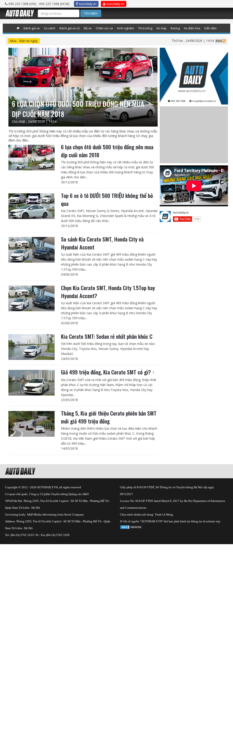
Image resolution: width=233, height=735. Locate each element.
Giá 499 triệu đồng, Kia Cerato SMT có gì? (107, 372)
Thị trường (145, 28)
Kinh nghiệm (125, 28)
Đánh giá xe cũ (69, 28)
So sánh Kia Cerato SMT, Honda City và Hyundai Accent (102, 243)
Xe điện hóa (192, 28)
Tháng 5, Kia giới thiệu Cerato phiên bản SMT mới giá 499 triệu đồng (109, 417)
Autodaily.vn (87, 4)
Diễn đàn (210, 28)
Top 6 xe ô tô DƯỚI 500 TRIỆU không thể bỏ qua (107, 199)
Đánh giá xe (31, 28)
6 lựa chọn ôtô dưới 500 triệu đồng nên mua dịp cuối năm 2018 (107, 151)
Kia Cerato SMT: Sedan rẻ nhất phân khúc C (106, 336)
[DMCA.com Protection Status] (131, 526)
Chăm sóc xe (104, 28)
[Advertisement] (116, 576)
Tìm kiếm (91, 13)
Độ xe (88, 28)
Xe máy (161, 28)
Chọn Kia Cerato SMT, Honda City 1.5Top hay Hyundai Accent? (108, 292)
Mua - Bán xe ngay (24, 41)
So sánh (49, 28)
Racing (175, 28)
